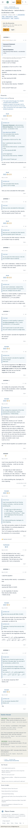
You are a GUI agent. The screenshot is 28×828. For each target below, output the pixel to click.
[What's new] (22, 2)
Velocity (16, 18)
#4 (25, 201)
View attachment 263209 (9, 132)
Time (12, 18)
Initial (15, 16)
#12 (25, 458)
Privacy (16, 823)
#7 (25, 280)
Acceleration (21, 14)
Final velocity (9, 16)
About (8, 823)
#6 (25, 250)
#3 (25, 177)
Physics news (3, 98)
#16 (25, 607)
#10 (25, 383)
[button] (24, 40)
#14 (25, 550)
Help (20, 823)
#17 (25, 653)
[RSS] (23, 823)
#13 (25, 496)
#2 (25, 119)
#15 (25, 572)
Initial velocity (5, 18)
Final (3, 16)
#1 (25, 40)
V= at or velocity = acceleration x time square (13, 725)
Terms (12, 823)
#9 (25, 351)
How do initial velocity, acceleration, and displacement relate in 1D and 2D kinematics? (13, 743)
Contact (3, 823)
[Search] (25, 2)
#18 (25, 694)
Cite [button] (24, 90)
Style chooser (6, 820)
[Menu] (2, 2)
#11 (25, 403)
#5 (25, 226)
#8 (25, 314)
